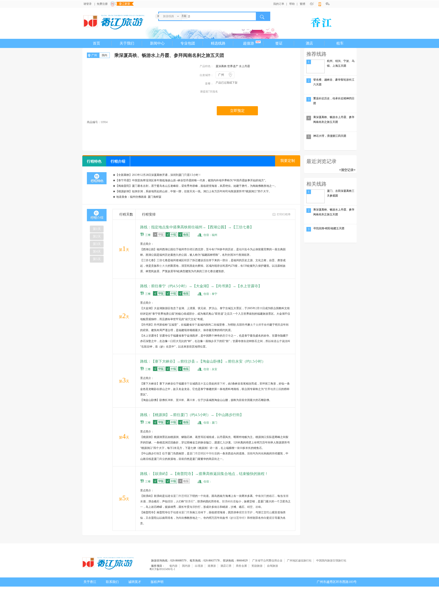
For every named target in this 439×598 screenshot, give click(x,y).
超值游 (248, 43)
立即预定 (237, 111)
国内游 (186, 565)
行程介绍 (118, 161)
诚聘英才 (134, 582)
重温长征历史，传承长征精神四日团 (333, 101)
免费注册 (102, 3)
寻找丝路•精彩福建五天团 (328, 228)
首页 (96, 43)
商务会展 (241, 565)
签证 (279, 43)
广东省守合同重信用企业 (267, 560)
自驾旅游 (272, 565)
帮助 (292, 3)
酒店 (309, 43)
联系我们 (112, 582)
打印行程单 (284, 214)
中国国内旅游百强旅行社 (331, 560)
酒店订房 (225, 565)
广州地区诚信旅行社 (299, 560)
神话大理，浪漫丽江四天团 (329, 135)
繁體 (302, 3)
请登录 (87, 3)
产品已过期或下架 (227, 82)
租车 (340, 43)
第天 (97, 229)
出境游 (199, 565)
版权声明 (157, 582)
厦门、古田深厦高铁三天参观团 (340, 193)
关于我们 (127, 43)
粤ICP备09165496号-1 (162, 569)
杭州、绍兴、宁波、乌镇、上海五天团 (340, 63)
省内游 (173, 565)
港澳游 (212, 565)
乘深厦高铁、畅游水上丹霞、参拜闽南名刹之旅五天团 (333, 120)
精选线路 (218, 43)
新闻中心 (157, 43)
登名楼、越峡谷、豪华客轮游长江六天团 (333, 82)
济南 (183, 16)
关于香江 (89, 582)
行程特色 (94, 161)
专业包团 (187, 43)
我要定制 (287, 161)
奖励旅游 (257, 565)
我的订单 (278, 3)
